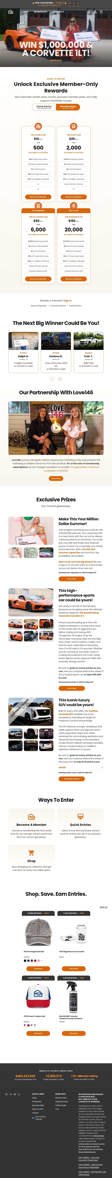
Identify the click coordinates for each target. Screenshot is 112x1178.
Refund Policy (61, 1098)
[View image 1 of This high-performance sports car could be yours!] (15, 624)
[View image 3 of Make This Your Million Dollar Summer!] (46, 552)
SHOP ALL (104, 907)
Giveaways (36, 1101)
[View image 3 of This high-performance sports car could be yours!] (46, 624)
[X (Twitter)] (19, 1094)
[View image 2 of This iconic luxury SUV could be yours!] (31, 734)
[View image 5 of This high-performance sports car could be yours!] (31, 636)
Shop (34, 1098)
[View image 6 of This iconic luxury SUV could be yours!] (46, 745)
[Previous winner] (52, 379)
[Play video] (56, 428)
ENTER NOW (56, 60)
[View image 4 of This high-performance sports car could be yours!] (15, 636)
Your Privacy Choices (40, 1117)
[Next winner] (60, 379)
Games (35, 1113)
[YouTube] (15, 1094)
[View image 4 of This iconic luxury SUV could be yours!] (15, 745)
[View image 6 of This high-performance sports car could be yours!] (46, 636)
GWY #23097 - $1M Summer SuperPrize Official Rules (91, 1166)
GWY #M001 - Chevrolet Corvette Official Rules (89, 1159)
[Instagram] (10, 1094)
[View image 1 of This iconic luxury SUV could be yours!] (15, 734)
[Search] (89, 11)
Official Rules (60, 1105)
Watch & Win (37, 1109)
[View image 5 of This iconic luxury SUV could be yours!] (31, 745)
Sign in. (68, 300)
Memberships (38, 1105)
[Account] (95, 11)
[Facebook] (6, 1094)
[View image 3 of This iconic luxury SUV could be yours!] (46, 734)
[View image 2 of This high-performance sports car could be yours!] (31, 624)
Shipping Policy (61, 1101)
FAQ (57, 1109)
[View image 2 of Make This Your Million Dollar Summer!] (31, 552)
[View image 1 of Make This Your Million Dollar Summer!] (15, 552)
